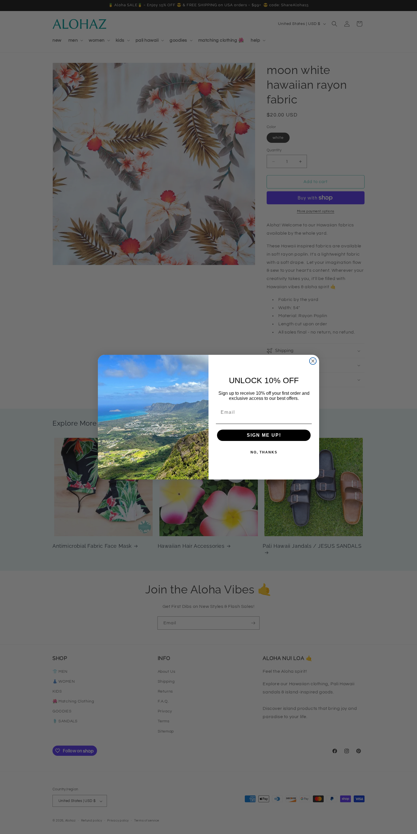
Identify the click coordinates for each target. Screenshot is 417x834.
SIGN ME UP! (264, 435)
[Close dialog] (312, 361)
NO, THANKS (263, 452)
